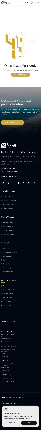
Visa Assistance (8, 204)
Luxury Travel (8, 197)
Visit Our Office (8, 234)
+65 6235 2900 (8, 222)
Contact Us (7, 264)
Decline (12, 423)
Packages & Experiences (11, 403)
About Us (6, 248)
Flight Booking (8, 208)
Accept (27, 423)
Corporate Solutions (10, 200)
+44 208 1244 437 (6, 385)
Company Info (8, 256)
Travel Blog (7, 268)
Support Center (8, 301)
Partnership (7, 305)
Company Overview (10, 252)
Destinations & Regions (11, 397)
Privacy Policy (8, 286)
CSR (4, 260)
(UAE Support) (5, 370)
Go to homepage (20, 75)
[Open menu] (39, 2)
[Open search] (28, 3)
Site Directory (8, 271)
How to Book (7, 297)
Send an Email (8, 230)
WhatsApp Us (8, 226)
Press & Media (8, 293)
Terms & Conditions (10, 290)
